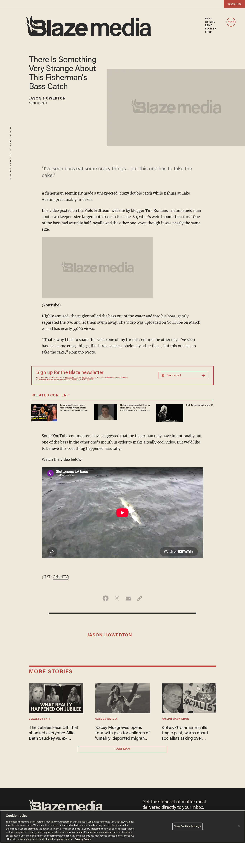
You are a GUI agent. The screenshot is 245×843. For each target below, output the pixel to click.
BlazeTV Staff (40, 719)
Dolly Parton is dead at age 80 (199, 405)
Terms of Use (87, 378)
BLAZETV (210, 29)
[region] (122, 826)
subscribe (234, 4)
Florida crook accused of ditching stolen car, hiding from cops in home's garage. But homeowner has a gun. (135, 408)
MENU (231, 22)
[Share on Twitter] (117, 598)
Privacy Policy (71, 378)
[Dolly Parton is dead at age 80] (169, 412)
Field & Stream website (104, 210)
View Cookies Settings (187, 826)
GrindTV (60, 577)
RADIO (209, 25)
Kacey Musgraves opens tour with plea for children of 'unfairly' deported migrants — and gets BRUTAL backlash (122, 733)
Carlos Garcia (106, 719)
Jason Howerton (47, 98)
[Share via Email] (128, 598)
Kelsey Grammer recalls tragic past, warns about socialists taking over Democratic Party (185, 734)
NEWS (208, 19)
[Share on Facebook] (106, 598)
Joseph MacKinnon (175, 719)
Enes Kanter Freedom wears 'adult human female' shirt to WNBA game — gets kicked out (73, 408)
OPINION (210, 22)
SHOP (208, 32)
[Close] (239, 826)
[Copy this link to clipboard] (139, 598)
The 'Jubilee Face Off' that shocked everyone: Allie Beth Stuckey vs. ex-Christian (53, 733)
